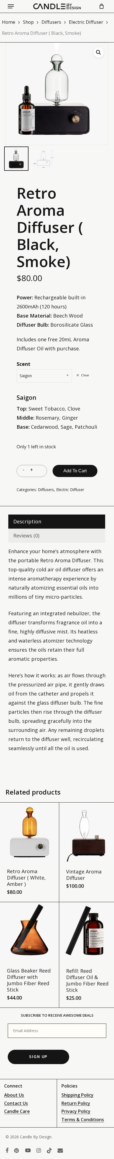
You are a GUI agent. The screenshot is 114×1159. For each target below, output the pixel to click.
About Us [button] (14, 1095)
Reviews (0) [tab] (26, 535)
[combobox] (44, 376)
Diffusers (51, 22)
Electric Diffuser (86, 22)
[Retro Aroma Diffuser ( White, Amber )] (29, 832)
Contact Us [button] (16, 1103)
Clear (85, 375)
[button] (11, 6)
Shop (28, 22)
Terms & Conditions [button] (82, 1119)
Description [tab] (27, 521)
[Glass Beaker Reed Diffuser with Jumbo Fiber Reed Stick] (29, 931)
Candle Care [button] (17, 1111)
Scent (23, 364)
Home (8, 22)
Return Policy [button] (75, 1103)
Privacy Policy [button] (75, 1111)
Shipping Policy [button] (77, 1095)
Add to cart (75, 470)
